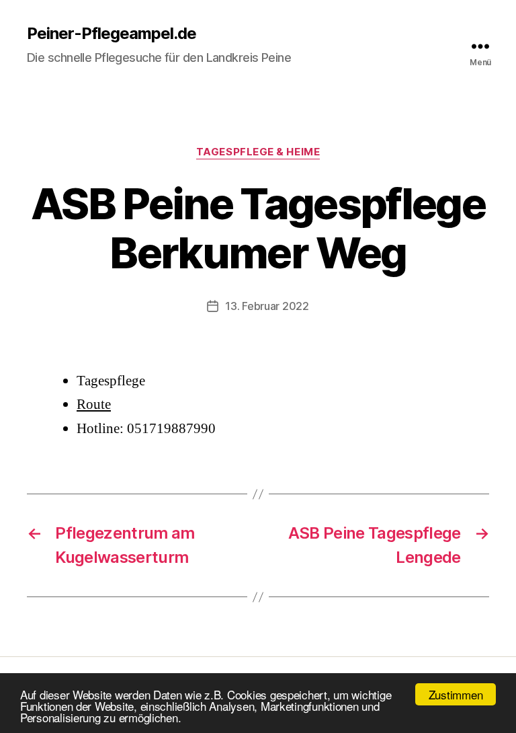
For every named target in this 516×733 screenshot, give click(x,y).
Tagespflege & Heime (258, 152)
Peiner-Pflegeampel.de (111, 34)
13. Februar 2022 (267, 306)
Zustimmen (456, 694)
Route (94, 404)
